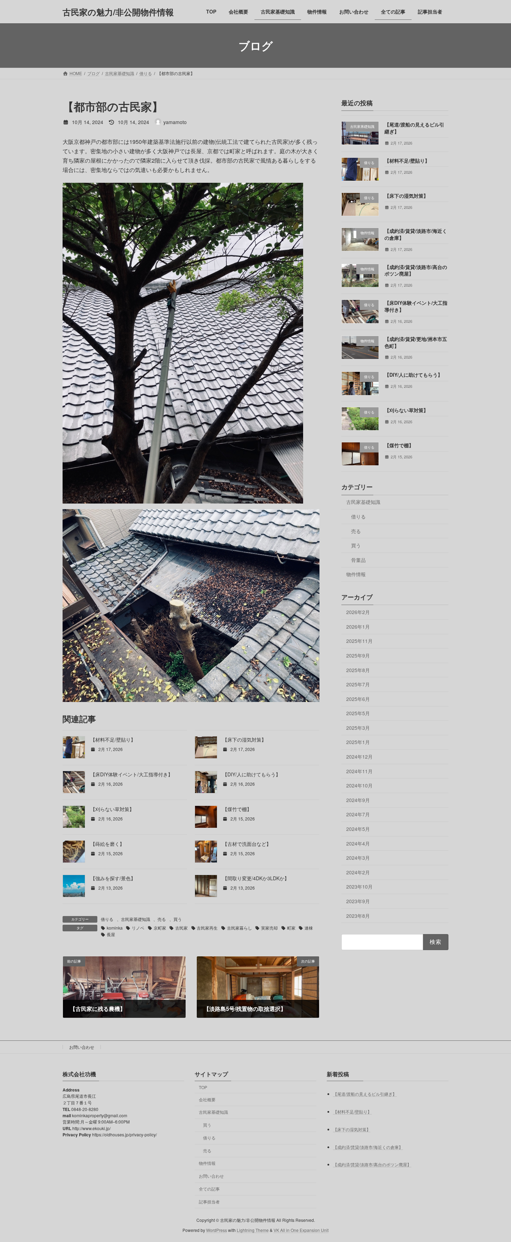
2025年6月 (358, 698)
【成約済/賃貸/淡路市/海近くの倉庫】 (415, 234)
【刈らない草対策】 (112, 809)
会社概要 (207, 1099)
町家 (291, 928)
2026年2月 (358, 611)
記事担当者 (209, 1201)
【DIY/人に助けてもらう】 (251, 774)
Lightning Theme (253, 1230)
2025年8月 (358, 670)
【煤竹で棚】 (237, 809)
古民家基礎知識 (135, 919)
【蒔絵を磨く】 (107, 843)
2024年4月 (358, 843)
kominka (115, 928)
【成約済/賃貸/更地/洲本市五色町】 (415, 342)
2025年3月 (358, 727)
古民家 (181, 928)
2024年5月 (358, 828)
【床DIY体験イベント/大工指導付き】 (131, 774)
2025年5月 (358, 713)
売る (161, 919)
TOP (203, 1087)
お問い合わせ (81, 1047)
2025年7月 (358, 684)
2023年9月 (358, 901)
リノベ (138, 928)
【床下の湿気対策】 (244, 739)
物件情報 (356, 574)
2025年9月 (358, 655)
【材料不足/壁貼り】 (113, 739)
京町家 (160, 928)
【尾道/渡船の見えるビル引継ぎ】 (414, 128)
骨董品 (358, 559)
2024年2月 (358, 872)
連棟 (309, 928)
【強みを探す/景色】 (113, 878)
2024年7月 (358, 814)
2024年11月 (359, 771)
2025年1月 (358, 742)
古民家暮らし (239, 928)
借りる (107, 919)
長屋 (111, 934)
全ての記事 (209, 1189)
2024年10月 (359, 785)
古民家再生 (207, 928)
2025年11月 (359, 641)
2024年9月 (358, 799)
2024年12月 (359, 756)
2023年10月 (359, 886)
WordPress (216, 1230)
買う (177, 919)
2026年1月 (358, 626)
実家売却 (269, 928)
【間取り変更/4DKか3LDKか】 (255, 878)
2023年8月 (358, 915)
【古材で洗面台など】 (246, 843)
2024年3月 (358, 857)
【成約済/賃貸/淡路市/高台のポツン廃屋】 (415, 270)
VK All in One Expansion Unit (301, 1230)
